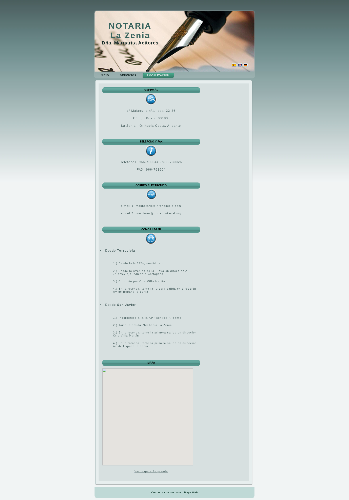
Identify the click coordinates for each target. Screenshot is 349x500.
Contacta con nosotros (166, 492)
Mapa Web (191, 492)
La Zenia (130, 35)
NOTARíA (130, 26)
